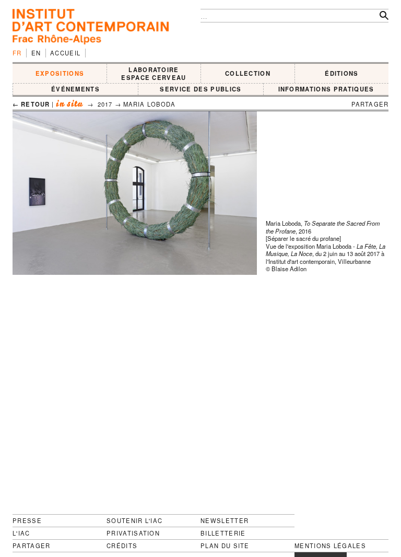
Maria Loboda (149, 104)
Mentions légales (330, 546)
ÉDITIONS (342, 73)
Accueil (65, 53)
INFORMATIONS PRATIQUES (326, 89)
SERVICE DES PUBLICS (200, 89)
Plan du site (225, 546)
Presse (27, 520)
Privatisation (133, 533)
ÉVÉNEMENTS (75, 89)
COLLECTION (247, 73)
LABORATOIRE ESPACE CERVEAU (153, 73)
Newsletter (224, 520)
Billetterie (223, 533)
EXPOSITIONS (60, 73)
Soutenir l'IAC (134, 520)
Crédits (122, 546)
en (36, 53)
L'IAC (21, 533)
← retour (31, 104)
